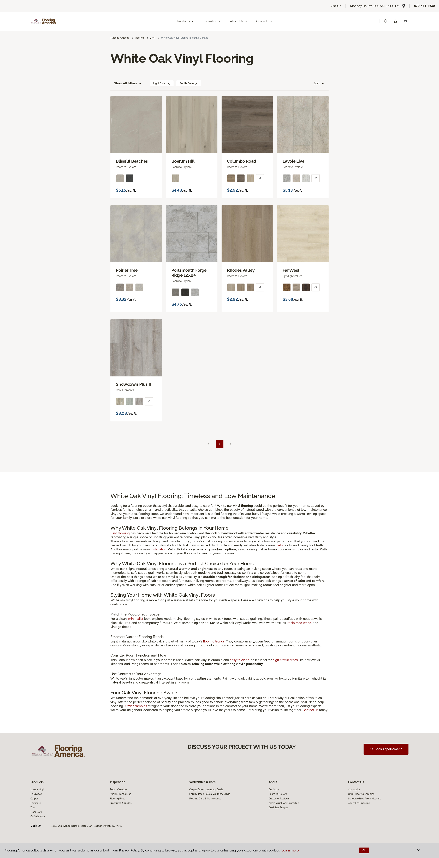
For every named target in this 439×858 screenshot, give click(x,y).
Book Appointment (388, 749)
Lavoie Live (293, 161)
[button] (385, 21)
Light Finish (159, 83)
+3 (315, 287)
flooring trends (214, 641)
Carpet (34, 798)
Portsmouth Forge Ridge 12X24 (188, 273)
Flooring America (119, 37)
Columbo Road (241, 161)
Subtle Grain (186, 83)
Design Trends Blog (120, 794)
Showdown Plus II (133, 384)
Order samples (136, 706)
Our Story (274, 789)
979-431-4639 (424, 6)
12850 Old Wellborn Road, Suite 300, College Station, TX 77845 (86, 826)
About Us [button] (236, 21)
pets (279, 545)
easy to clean (239, 660)
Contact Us (264, 21)
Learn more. (290, 850)
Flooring (139, 37)
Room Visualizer (119, 789)
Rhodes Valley (241, 270)
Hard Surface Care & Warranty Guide (209, 794)
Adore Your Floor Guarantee (284, 803)
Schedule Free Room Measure (364, 798)
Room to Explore (278, 794)
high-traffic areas (285, 660)
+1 (260, 178)
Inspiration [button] (210, 21)
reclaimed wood (299, 623)
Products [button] (183, 21)
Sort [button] (317, 83)
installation (159, 549)
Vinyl (152, 37)
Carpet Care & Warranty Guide (206, 789)
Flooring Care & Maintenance (205, 798)
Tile (32, 807)
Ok (364, 850)
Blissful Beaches (132, 161)
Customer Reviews (279, 798)
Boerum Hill (182, 161)
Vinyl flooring (120, 533)
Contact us (310, 710)
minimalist (135, 618)
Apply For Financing (359, 803)
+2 (315, 178)
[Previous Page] (209, 444)
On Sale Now (38, 816)
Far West (291, 270)
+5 (149, 401)
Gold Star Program (279, 807)
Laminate (36, 803)
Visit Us (335, 6)
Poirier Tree (127, 270)
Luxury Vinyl (37, 789)
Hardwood (36, 794)
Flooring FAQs (117, 798)
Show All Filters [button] (125, 83)
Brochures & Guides (121, 803)
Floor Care (36, 812)
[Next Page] (230, 444)
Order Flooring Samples (361, 794)
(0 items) (405, 21)
